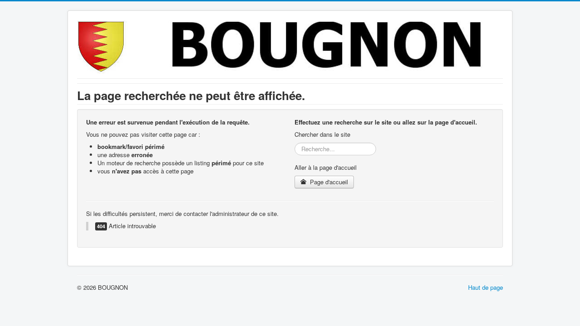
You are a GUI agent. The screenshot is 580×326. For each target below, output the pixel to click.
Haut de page (485, 287)
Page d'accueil (328, 181)
